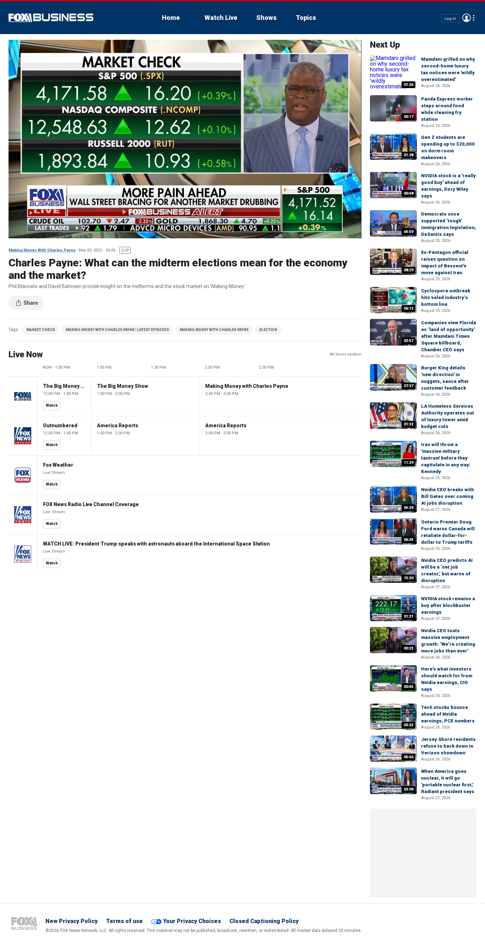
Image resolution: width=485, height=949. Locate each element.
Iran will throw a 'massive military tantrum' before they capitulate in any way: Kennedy (445, 458)
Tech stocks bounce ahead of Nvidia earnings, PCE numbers (448, 714)
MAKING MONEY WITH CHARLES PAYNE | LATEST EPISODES (117, 330)
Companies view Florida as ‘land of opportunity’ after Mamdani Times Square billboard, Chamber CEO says (448, 336)
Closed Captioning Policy (264, 921)
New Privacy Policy (71, 921)
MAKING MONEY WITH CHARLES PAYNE (214, 330)
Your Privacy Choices (192, 921)
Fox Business (51, 17)
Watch (52, 405)
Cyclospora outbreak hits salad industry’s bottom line (445, 297)
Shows (266, 17)
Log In (450, 18)
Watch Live (221, 17)
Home (171, 17)
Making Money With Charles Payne (42, 250)
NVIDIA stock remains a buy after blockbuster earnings (448, 605)
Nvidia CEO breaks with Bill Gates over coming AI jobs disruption (447, 496)
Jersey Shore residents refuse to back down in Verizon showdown (448, 746)
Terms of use (124, 921)
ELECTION (268, 330)
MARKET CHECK (40, 330)
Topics (306, 17)
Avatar (466, 17)
